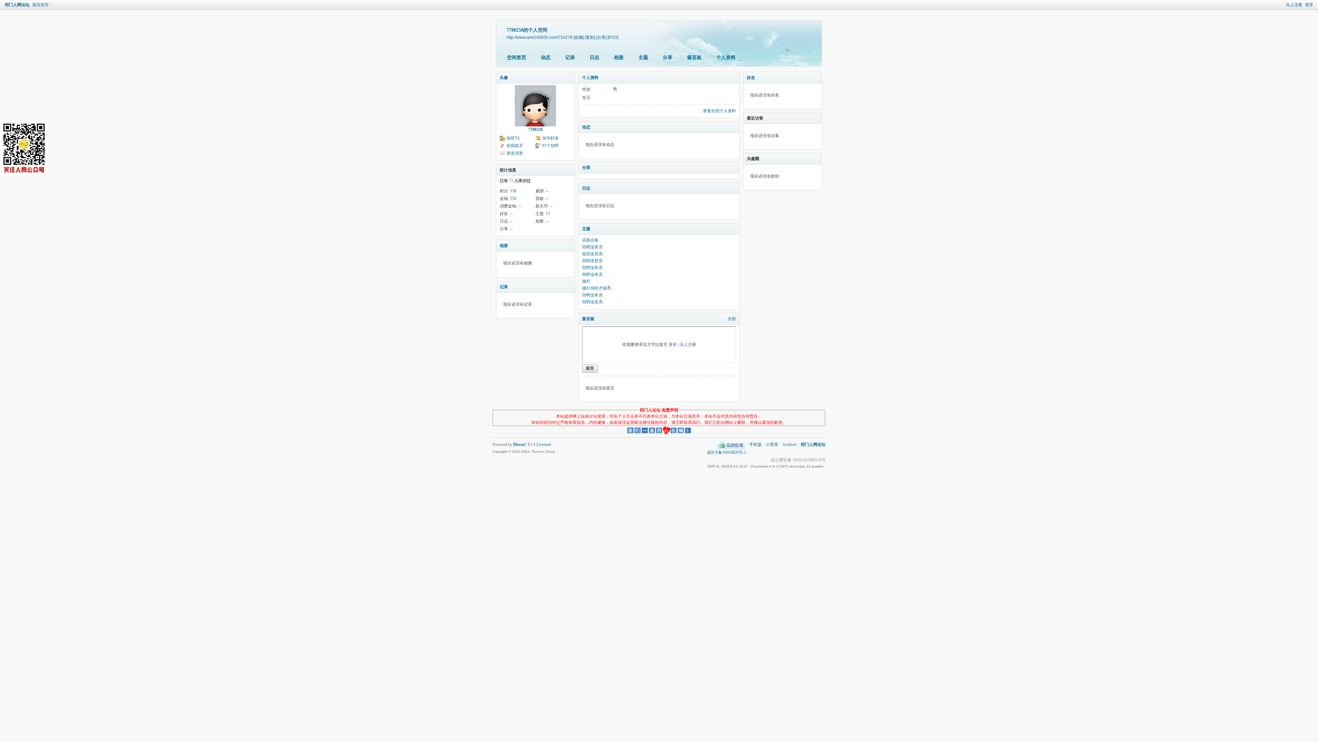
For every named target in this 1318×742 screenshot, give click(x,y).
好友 (751, 77)
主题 (643, 57)
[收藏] (579, 37)
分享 (667, 57)
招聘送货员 (592, 260)
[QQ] (731, 444)
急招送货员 (592, 253)
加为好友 (550, 138)
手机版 (755, 444)
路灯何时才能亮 (596, 288)
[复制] (590, 37)
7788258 (535, 129)
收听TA (513, 138)
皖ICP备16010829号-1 (726, 452)
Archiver (789, 444)
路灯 (586, 281)
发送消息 (515, 153)
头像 (504, 77)
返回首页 (40, 4)
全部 (732, 318)
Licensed (543, 444)
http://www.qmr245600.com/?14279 (540, 37)
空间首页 (516, 57)
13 (548, 213)
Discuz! (519, 444)
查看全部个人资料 (719, 111)
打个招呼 (550, 145)
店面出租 (590, 240)
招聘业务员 (592, 247)
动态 (546, 57)
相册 (619, 57)
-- (547, 191)
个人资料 (726, 57)
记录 (570, 57)
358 (513, 191)
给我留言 (515, 145)
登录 (1309, 4)
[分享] (601, 37)
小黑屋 (772, 444)
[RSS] (613, 37)
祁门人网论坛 (17, 4)
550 (513, 198)
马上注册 (1294, 4)
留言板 (694, 57)
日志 (594, 57)
